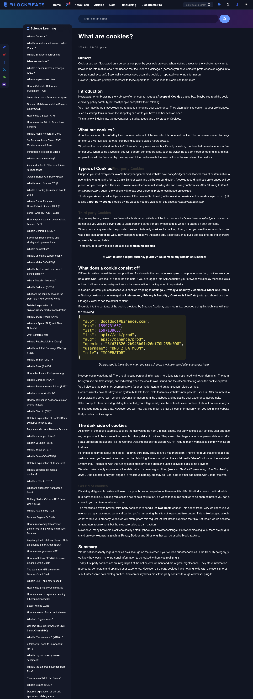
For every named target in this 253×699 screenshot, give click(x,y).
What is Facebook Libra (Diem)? (44, 341)
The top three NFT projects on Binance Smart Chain (43, 572)
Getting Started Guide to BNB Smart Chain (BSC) (46, 501)
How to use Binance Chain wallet (45, 587)
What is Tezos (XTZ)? (39, 449)
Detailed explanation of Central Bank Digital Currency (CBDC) (47, 420)
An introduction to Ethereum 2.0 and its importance (46, 167)
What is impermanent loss (41, 79)
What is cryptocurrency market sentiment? (43, 658)
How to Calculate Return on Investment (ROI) (42, 88)
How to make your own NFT (42, 551)
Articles (99, 5)
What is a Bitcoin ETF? (39, 481)
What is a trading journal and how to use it (46, 192)
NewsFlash (82, 5)
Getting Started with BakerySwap (45, 176)
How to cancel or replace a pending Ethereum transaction (46, 596)
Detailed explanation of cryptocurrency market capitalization (46, 307)
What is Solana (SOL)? (39, 684)
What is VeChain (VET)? (40, 442)
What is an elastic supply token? (44, 255)
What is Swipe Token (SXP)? (42, 316)
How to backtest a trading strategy (45, 373)
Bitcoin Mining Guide (38, 605)
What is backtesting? (38, 249)
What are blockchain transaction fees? (44, 490)
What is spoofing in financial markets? (42, 472)
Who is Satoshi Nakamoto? (41, 280)
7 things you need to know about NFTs (44, 646)
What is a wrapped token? (41, 436)
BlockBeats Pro (151, 5)
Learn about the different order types (47, 97)
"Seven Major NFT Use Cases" (44, 678)
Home (57, 5)
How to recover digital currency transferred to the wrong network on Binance (46, 528)
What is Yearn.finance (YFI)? (42, 183)
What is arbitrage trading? (41, 158)
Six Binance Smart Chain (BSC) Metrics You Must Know (44, 143)
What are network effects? (41, 393)
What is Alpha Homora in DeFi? (44, 133)
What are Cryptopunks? (40, 619)
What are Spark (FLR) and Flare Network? (44, 326)
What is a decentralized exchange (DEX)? (45, 70)
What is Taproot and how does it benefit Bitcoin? (44, 271)
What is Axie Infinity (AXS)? (42, 510)
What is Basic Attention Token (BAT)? (47, 386)
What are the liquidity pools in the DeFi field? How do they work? (45, 296)
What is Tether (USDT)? (40, 359)
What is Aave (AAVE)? (39, 366)
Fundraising (128, 5)
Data (112, 5)
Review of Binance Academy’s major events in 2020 (47, 402)
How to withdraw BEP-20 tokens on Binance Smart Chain (46, 560)
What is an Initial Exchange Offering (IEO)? (46, 350)
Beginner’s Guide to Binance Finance (47, 429)
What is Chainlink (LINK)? (41, 230)
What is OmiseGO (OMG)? (41, 456)
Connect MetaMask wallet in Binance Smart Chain (47, 106)
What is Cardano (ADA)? (40, 379)
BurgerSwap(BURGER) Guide (43, 212)
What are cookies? (38, 61)
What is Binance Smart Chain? (43, 54)
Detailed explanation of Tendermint (46, 463)
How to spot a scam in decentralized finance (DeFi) (46, 222)
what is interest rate (37, 334)
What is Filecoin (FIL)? (39, 411)
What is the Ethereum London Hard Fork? (46, 669)
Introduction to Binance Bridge (43, 151)
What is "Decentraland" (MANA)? (45, 637)
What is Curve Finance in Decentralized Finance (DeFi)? (43, 204)
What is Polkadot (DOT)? (40, 287)
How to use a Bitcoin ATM (41, 115)
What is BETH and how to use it (44, 580)
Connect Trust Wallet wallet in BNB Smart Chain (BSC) (46, 628)
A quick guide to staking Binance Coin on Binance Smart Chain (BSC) (47, 542)
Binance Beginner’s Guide (41, 517)
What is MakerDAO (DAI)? (41, 262)
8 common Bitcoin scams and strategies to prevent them (43, 240)
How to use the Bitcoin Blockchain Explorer (45, 124)
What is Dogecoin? (37, 36)
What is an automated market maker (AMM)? (47, 45)
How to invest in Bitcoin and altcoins (46, 612)
